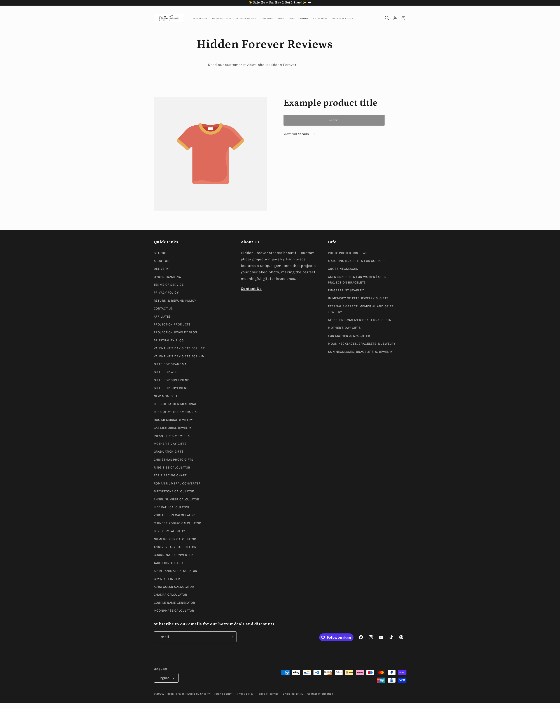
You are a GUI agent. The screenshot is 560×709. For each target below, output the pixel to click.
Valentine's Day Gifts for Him (179, 356)
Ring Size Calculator (172, 467)
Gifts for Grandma (170, 364)
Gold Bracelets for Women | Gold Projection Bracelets (357, 279)
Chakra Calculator (170, 595)
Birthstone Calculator (174, 491)
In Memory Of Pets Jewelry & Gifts (358, 298)
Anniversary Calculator (175, 547)
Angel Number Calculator (176, 499)
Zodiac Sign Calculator (174, 515)
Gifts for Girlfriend (172, 380)
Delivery (161, 269)
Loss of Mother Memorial (176, 412)
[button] (387, 18)
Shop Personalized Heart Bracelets (359, 320)
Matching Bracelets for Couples (356, 261)
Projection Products (172, 324)
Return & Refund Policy (175, 301)
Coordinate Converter (173, 555)
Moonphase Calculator (174, 611)
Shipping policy (293, 693)
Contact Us (163, 309)
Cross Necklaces (343, 269)
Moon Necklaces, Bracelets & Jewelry (362, 344)
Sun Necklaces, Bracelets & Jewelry (360, 352)
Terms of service (268, 693)
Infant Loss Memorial (173, 436)
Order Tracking (167, 277)
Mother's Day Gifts (170, 444)
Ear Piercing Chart (170, 475)
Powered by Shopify (197, 693)
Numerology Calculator (175, 539)
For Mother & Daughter (349, 336)
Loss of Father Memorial (175, 404)
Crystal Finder (167, 579)
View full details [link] (297, 134)
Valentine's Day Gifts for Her (179, 348)
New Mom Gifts (167, 396)
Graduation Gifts (169, 452)
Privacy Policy (166, 293)
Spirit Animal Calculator (175, 571)
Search (160, 253)
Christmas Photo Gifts (174, 460)
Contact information (320, 693)
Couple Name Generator (174, 603)
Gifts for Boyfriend (171, 388)
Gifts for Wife (166, 372)
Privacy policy (244, 693)
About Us (162, 261)
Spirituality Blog (169, 340)
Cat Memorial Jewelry (173, 428)
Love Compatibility (170, 531)
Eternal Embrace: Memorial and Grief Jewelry (361, 309)
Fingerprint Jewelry (346, 290)
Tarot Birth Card (168, 563)
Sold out (333, 120)
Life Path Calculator (172, 507)
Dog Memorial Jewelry (173, 420)
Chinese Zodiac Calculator (177, 523)
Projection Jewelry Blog (175, 332)
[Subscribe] (231, 637)
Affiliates (162, 316)
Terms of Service (169, 285)
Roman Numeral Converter (177, 483)
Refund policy (223, 693)
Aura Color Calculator (174, 587)
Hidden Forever (174, 693)
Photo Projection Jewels (349, 253)
